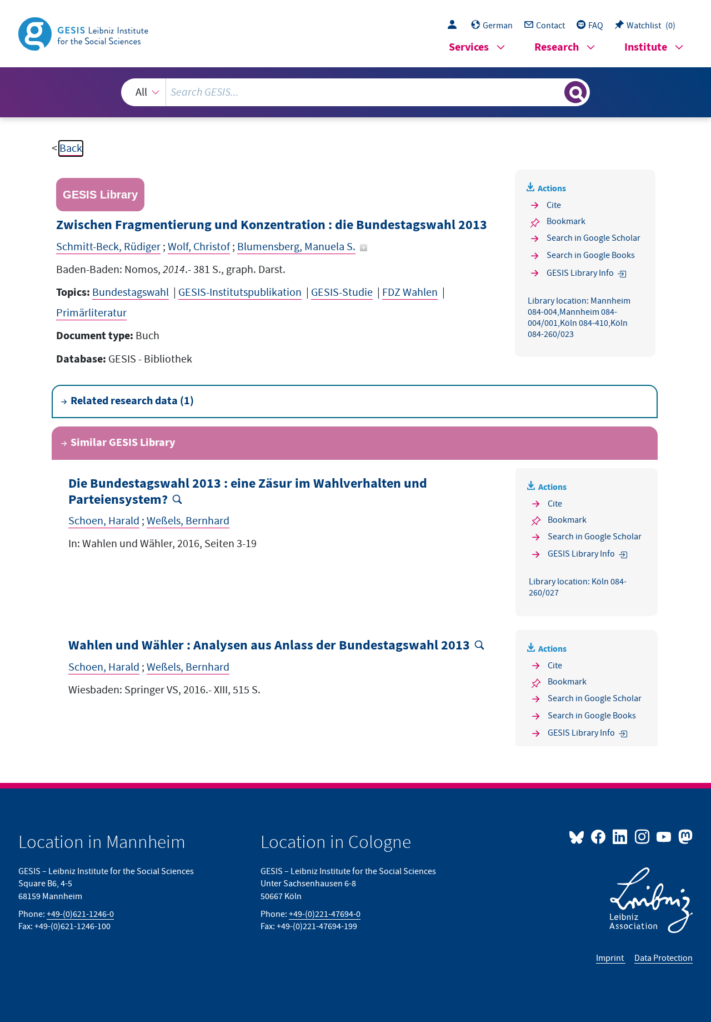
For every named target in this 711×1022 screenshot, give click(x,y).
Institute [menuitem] (645, 47)
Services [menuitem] (469, 47)
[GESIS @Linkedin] (621, 836)
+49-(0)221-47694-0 (324, 914)
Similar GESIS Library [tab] (123, 442)
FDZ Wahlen (410, 292)
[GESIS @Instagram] (642, 836)
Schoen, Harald (103, 521)
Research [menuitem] (556, 47)
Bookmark (566, 221)
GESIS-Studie (342, 292)
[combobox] (355, 92)
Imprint (610, 958)
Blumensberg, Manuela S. (296, 247)
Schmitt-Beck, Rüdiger (108, 247)
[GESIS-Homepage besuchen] (84, 33)
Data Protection (663, 958)
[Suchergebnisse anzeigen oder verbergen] (575, 92)
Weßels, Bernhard (188, 521)
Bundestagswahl (130, 292)
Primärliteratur (91, 313)
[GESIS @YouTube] (664, 836)
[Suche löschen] (555, 92)
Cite (554, 205)
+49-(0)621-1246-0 (80, 914)
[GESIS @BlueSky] (578, 836)
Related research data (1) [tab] (132, 401)
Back (70, 148)
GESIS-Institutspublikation (240, 292)
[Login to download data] (455, 25)
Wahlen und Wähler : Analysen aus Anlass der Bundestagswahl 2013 (269, 646)
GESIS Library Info (580, 273)
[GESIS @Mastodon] (684, 836)
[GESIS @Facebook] (599, 836)
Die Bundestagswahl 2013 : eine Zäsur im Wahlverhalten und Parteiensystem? (247, 492)
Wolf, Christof (199, 247)
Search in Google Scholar (593, 238)
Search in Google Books (591, 255)
